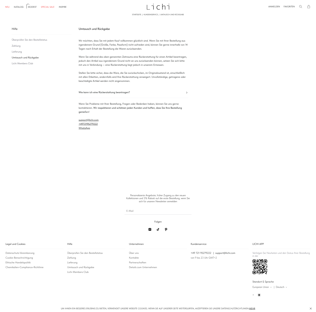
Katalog (19, 7)
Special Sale (47, 7)
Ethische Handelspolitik (18, 262)
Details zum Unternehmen (143, 267)
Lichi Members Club (78, 272)
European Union (260, 287)
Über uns (134, 253)
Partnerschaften (137, 262)
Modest (32, 7)
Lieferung (72, 262)
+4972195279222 (88, 124)
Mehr (252, 308)
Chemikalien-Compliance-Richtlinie (24, 267)
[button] (274, 6)
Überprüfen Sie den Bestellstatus (85, 253)
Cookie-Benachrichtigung (19, 257)
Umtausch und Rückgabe (80, 267)
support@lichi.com (225, 253)
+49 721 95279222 (201, 253)
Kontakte (134, 257)
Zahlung (71, 257)
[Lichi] (158, 6)
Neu (7, 7)
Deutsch (280, 287)
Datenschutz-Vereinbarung (19, 253)
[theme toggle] (257, 295)
